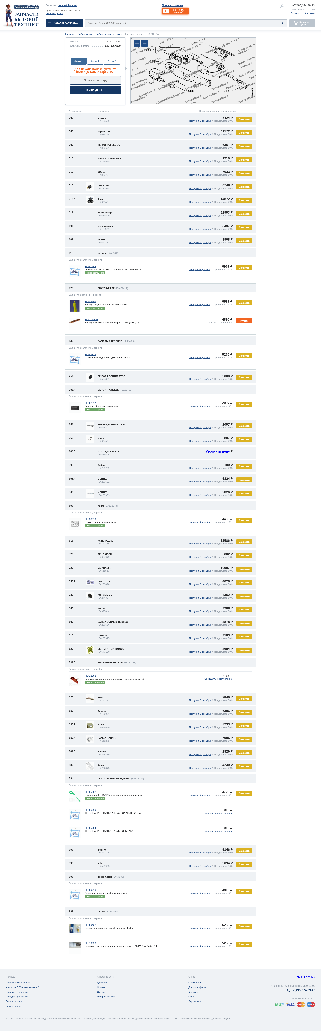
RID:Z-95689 (91, 319)
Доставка (102, 982)
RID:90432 (90, 925)
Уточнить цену (218, 451)
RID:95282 (90, 792)
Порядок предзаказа (17, 996)
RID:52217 (90, 403)
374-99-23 (303, 5)
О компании (195, 982)
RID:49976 (90, 354)
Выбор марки (85, 34)
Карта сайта (195, 1001)
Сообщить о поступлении (218, 678)
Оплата (101, 987)
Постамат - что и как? (17, 992)
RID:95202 (90, 301)
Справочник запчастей (18, 982)
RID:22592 (90, 675)
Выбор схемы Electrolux (109, 34)
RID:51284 (90, 266)
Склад (191, 996)
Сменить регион (54, 13)
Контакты (310, 13)
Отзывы (295, 13)
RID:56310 (90, 519)
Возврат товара (14, 1001)
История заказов (106, 996)
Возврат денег (13, 1006)
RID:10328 (90, 943)
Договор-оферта (197, 987)
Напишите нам (306, 976)
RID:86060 (90, 810)
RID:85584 (90, 828)
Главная (69, 34)
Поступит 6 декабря (200, 120)
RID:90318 (90, 890)
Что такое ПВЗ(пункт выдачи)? (22, 987)
